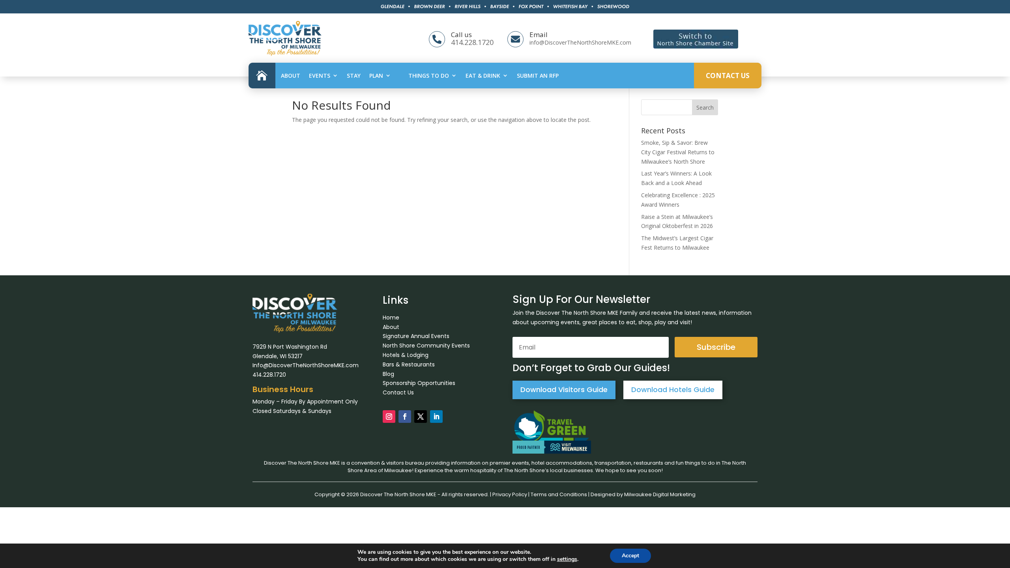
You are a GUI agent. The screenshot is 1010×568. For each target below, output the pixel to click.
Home (391, 317)
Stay (354, 75)
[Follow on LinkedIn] (436, 416)
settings (567, 559)
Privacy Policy (509, 494)
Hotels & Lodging (405, 355)
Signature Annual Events (416, 336)
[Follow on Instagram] (389, 416)
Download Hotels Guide (672, 389)
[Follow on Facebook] (404, 416)
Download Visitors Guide (564, 389)
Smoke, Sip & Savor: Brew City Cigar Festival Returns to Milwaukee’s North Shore (677, 152)
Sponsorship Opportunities (419, 383)
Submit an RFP (538, 75)
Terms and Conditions (559, 494)
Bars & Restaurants (409, 364)
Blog (388, 374)
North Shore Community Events (426, 345)
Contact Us (728, 75)
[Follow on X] (420, 416)
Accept (630, 555)
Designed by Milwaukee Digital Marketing (643, 494)
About (290, 75)
